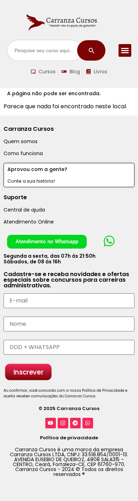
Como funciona (23, 153)
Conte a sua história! (31, 181)
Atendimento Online (29, 221)
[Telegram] (75, 423)
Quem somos (21, 141)
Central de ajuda (24, 209)
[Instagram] (63, 423)
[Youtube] (50, 423)
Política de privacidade (69, 437)
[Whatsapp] (87, 423)
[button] (125, 50)
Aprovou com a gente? (37, 169)
